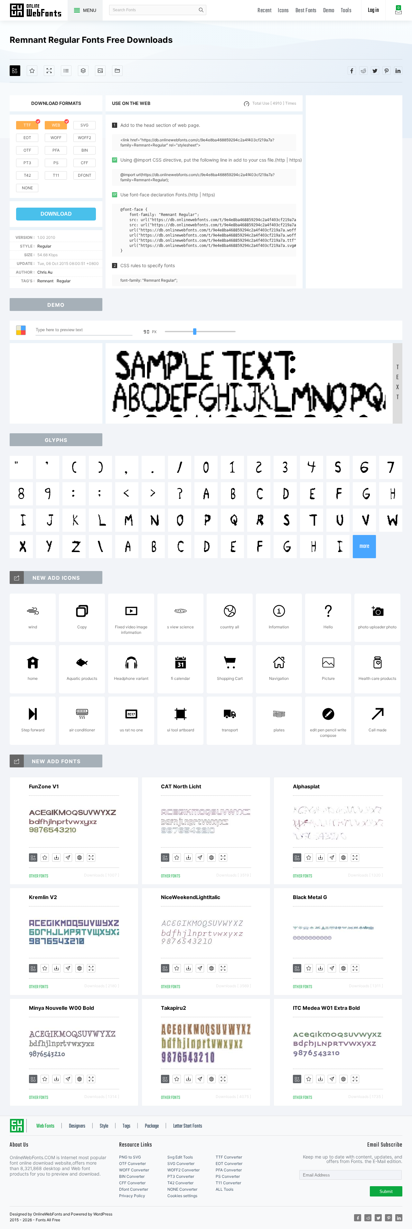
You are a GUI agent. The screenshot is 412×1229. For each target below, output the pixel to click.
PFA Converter (229, 1170)
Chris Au (44, 272)
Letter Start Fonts (187, 1126)
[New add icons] (17, 577)
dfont (84, 175)
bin (84, 150)
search (201, 10)
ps (56, 162)
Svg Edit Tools (180, 1157)
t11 (56, 175)
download (56, 214)
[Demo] (49, 70)
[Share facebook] (352, 70)
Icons (283, 10)
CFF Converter (132, 1182)
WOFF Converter (134, 1170)
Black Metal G (310, 897)
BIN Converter (132, 1176)
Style (104, 1126)
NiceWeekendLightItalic (190, 897)
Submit (386, 1191)
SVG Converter (180, 1163)
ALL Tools (224, 1189)
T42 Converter (180, 1182)
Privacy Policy (132, 1195)
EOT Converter (229, 1163)
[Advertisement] (354, 191)
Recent (264, 10)
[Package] (83, 70)
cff (84, 162)
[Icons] (100, 70)
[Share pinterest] (386, 70)
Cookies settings (182, 1195)
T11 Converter (228, 1182)
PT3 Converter (180, 1176)
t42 (27, 175)
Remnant (45, 280)
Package (152, 1126)
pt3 (27, 162)
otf (27, 150)
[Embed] (79, 857)
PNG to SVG (130, 1157)
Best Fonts (306, 10)
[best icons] (17, 761)
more (364, 546)
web (56, 125)
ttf (27, 125)
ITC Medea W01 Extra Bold (326, 1008)
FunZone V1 (44, 786)
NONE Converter (182, 1189)
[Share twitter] (375, 70)
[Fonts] (117, 70)
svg (84, 125)
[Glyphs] (66, 70)
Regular (44, 246)
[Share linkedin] (398, 70)
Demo (328, 10)
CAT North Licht (181, 786)
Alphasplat (306, 786)
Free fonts (39, 11)
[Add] (15, 70)
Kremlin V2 (43, 897)
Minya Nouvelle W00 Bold (61, 1008)
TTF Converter (229, 1157)
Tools (346, 10)
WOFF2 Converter (183, 1170)
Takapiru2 (173, 1008)
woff (56, 137)
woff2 (84, 137)
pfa (56, 150)
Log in (373, 10)
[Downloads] (56, 857)
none (27, 187)
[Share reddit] (363, 70)
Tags (126, 1126)
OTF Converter (132, 1163)
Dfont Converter (133, 1189)
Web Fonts (45, 1126)
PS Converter (228, 1176)
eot (27, 137)
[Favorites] (32, 70)
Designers (77, 1126)
